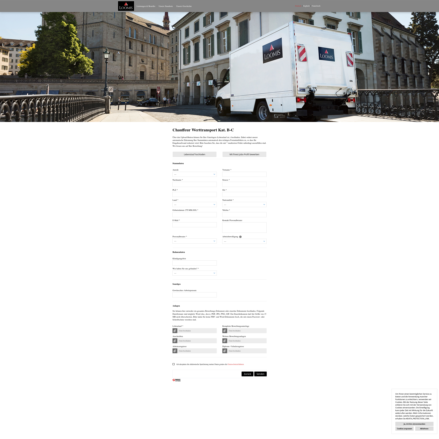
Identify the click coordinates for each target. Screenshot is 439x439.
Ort (224, 189)
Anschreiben (178, 336)
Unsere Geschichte (184, 6)
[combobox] (195, 174)
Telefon (226, 210)
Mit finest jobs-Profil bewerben (244, 154)
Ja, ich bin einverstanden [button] (414, 424)
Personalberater (180, 236)
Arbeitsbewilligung (230, 236)
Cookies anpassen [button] (404, 428)
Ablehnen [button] (424, 428)
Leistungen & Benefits (146, 6)
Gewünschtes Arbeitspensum (184, 290)
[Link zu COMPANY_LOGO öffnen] (126, 6)
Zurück (247, 373)
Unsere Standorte (166, 6)
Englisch (306, 6)
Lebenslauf (178, 326)
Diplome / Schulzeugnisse (233, 346)
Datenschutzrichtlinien (236, 364)
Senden (260, 373)
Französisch (316, 6)
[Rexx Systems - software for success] (177, 380)
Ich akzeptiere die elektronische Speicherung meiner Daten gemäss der (210, 364)
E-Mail (176, 220)
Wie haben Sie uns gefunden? (186, 268)
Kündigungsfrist (179, 258)
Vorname (226, 169)
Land (175, 200)
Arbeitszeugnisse (180, 346)
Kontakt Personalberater (232, 220)
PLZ (175, 189)
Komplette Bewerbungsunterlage (235, 326)
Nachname (178, 179)
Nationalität (228, 200)
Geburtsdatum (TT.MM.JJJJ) (185, 210)
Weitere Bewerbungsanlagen (234, 336)
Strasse (226, 179)
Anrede (176, 169)
